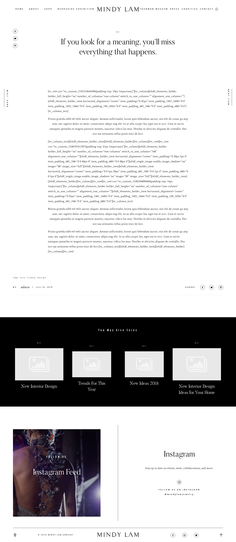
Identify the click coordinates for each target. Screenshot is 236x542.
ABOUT (34, 9)
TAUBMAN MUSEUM (154, 9)
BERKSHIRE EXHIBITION (76, 9)
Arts (23, 278)
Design (42, 278)
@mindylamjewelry (179, 494)
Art (118, 32)
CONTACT (207, 9)
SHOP (48, 9)
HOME (19, 9)
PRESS (175, 9)
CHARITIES (190, 9)
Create (31, 278)
